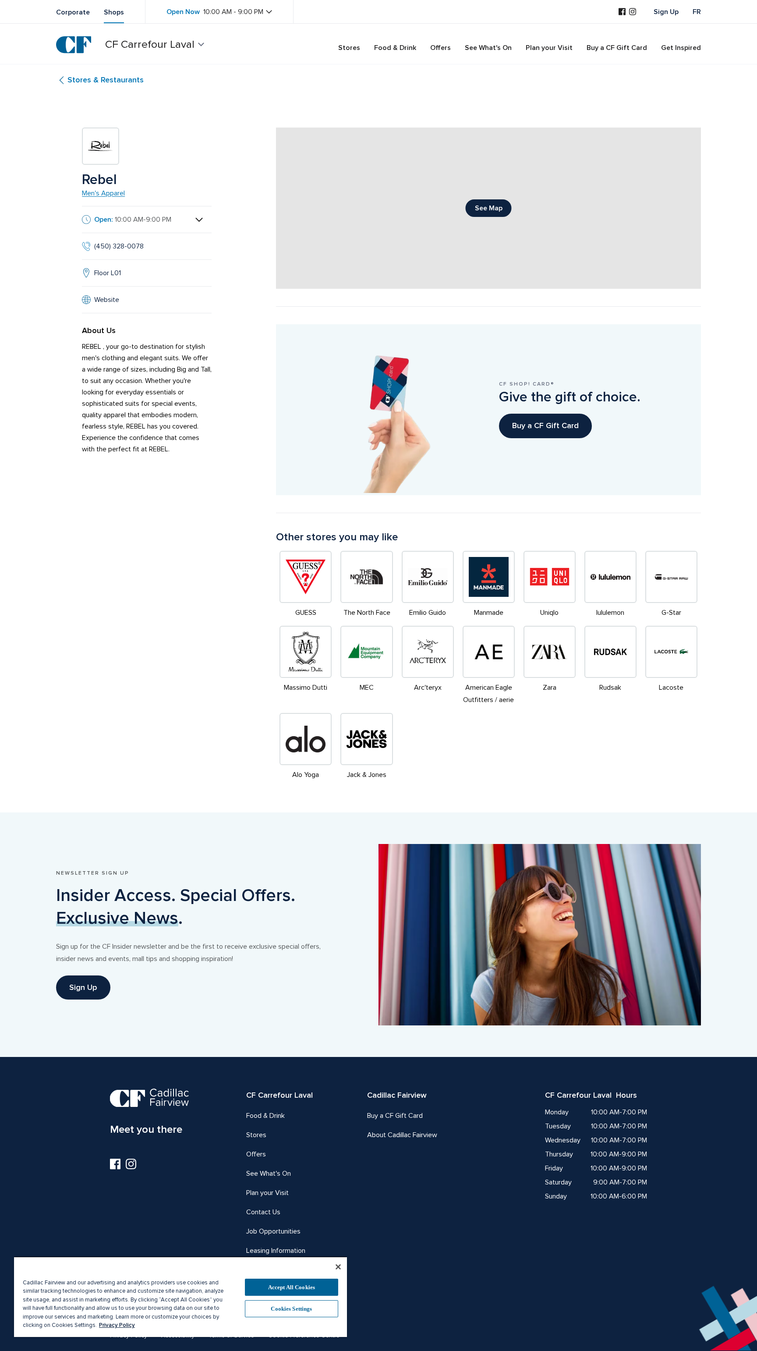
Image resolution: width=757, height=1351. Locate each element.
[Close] (338, 1266)
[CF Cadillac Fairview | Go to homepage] (73, 44)
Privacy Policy (117, 1325)
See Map (488, 208)
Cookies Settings (291, 1308)
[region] (180, 1296)
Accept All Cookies (291, 1287)
